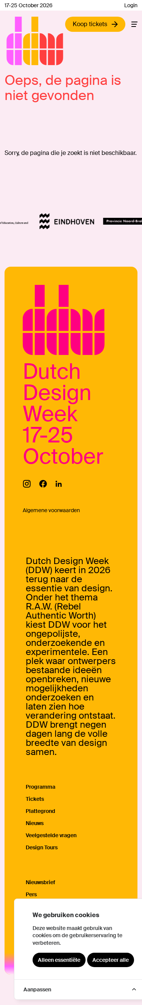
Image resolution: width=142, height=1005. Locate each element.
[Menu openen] (134, 24)
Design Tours (42, 847)
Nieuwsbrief (40, 882)
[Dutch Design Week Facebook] (43, 483)
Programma (40, 786)
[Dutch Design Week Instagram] (27, 483)
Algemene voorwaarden (51, 510)
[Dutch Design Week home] (15, 41)
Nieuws (35, 823)
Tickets (35, 799)
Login (130, 5)
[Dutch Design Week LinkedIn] (58, 483)
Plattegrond (40, 811)
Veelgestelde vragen (51, 835)
